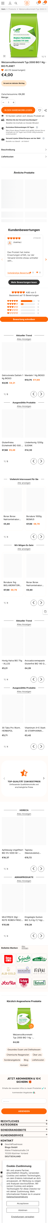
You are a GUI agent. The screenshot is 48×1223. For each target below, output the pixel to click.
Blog (26, 1060)
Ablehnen (22, 1210)
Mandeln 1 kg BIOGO (35, 375)
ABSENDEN (24, 1111)
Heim (3, 9)
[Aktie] (45, 110)
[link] (39, 110)
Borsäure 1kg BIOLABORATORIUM (13, 584)
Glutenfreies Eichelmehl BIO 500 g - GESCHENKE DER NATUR (12, 444)
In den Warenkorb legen (18, 110)
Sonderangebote (12, 1060)
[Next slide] (46, 259)
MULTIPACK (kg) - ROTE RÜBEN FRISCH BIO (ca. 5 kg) (12, 919)
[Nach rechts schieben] (41, 394)
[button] (3, 70)
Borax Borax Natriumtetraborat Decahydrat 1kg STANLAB (12, 518)
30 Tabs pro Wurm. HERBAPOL (11, 729)
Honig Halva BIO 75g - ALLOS (12, 662)
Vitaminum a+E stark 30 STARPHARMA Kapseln (35, 729)
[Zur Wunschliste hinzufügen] (31, 1020)
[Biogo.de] (8, 959)
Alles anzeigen (25, 947)
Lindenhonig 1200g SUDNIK (34, 444)
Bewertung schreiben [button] (24, 319)
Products (12, 9)
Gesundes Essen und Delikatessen (24, 1049)
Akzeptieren (23, 1203)
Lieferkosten (38, 1060)
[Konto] (10, 3)
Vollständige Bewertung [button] (18, 273)
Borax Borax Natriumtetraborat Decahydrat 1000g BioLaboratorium (35, 584)
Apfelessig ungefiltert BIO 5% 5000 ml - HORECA (12, 851)
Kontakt (24, 1065)
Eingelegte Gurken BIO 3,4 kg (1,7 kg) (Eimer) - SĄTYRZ (33, 919)
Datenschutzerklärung (17, 1196)
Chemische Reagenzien (18, 1054)
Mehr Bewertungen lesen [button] (24, 282)
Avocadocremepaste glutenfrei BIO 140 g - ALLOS (35, 662)
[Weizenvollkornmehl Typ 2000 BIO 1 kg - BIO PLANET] (24, 1019)
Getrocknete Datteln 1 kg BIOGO (12, 377)
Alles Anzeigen (24, 339)
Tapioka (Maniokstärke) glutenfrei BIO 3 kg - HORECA (35, 851)
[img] (13, 238)
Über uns (37, 1054)
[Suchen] (16, 3)
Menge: (5, 97)
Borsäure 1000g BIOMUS (34, 518)
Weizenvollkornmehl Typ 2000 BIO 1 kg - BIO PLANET (22, 1036)
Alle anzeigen (24, 483)
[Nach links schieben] (34, 394)
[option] (24, 36)
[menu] (2, 3)
